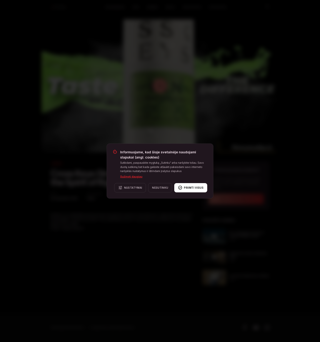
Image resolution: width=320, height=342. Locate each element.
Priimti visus (191, 187)
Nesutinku (160, 187)
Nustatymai (130, 187)
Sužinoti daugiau (131, 176)
